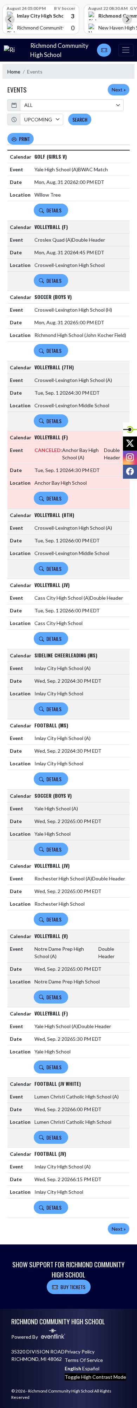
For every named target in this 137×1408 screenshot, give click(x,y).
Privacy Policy (79, 1352)
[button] (104, 50)
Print (24, 138)
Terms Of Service (84, 1360)
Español (90, 1368)
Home (13, 72)
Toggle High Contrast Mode (95, 1377)
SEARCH (79, 119)
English (73, 1368)
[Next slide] (127, 19)
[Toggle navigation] (125, 50)
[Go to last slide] (10, 19)
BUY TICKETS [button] (72, 1287)
